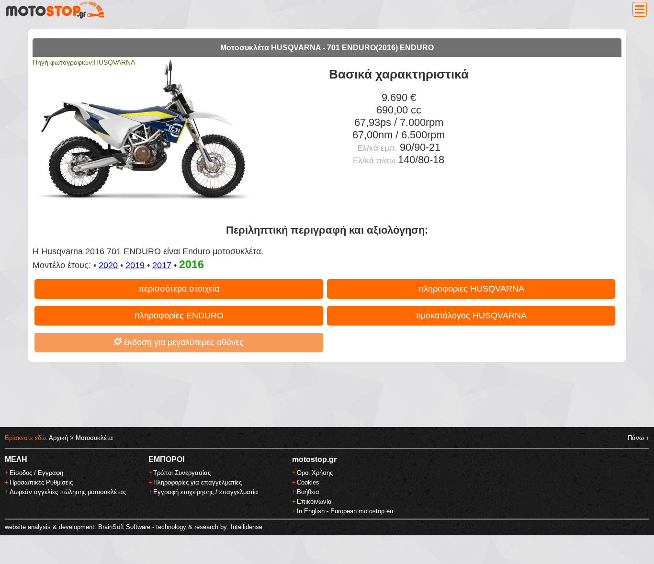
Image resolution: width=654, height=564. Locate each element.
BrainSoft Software (124, 526)
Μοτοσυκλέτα (94, 437)
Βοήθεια (308, 492)
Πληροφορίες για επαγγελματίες (197, 482)
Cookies (308, 482)
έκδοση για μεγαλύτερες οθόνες (183, 342)
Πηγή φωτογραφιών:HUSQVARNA (84, 62)
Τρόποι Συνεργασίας (182, 472)
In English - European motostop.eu (345, 511)
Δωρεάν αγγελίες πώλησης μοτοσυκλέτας (68, 492)
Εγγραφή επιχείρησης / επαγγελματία (205, 492)
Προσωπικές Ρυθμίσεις (41, 482)
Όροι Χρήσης (315, 472)
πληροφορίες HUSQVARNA (471, 288)
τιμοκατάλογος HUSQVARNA (471, 315)
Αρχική (58, 437)
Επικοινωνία (314, 501)
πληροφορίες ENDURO (179, 315)
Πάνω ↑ (638, 437)
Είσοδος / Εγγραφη (36, 472)
